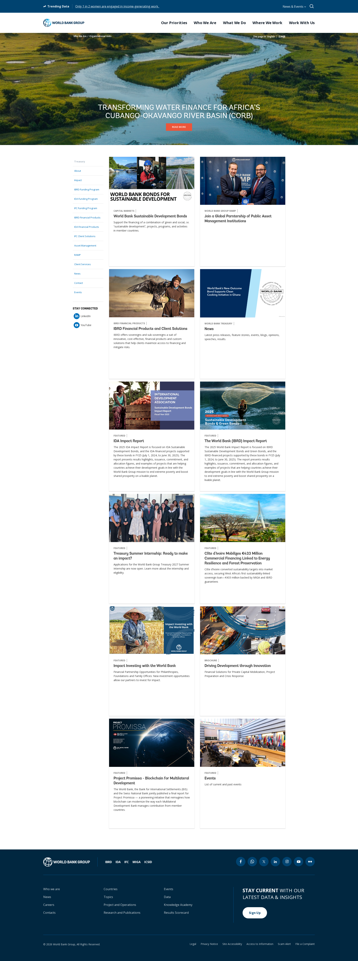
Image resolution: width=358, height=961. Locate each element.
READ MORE (179, 127)
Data (167, 897)
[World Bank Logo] (63, 23)
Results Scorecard (176, 913)
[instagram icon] (287, 861)
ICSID (148, 862)
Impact (78, 180)
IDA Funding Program (86, 198)
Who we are (51, 889)
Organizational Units (100, 36)
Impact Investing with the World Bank (145, 666)
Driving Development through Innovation (238, 666)
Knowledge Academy (178, 905)
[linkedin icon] (275, 861)
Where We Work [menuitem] (267, 22)
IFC (126, 862)
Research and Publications (122, 913)
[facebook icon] (240, 861)
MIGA (137, 862)
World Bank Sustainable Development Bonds (150, 216)
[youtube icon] (298, 861)
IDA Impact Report (129, 441)
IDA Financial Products (86, 227)
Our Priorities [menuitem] (174, 22)
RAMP (77, 255)
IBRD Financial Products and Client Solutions (150, 329)
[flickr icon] (310, 861)
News (77, 273)
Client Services (82, 264)
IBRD (108, 862)
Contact (78, 283)
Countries (110, 889)
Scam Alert (284, 944)
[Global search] (312, 6)
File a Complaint (305, 944)
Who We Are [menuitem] (205, 22)
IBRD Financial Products (87, 217)
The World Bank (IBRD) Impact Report (236, 441)
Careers (48, 905)
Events (78, 292)
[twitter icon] (263, 861)
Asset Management (85, 245)
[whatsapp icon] (252, 861)
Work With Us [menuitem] (302, 22)
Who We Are (80, 36)
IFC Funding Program (85, 208)
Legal (193, 944)
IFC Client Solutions (84, 236)
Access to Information (259, 944)
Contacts (49, 913)
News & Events (293, 6)
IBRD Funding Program (86, 189)
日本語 (282, 36)
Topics (108, 897)
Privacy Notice (209, 944)
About (77, 170)
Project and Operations (120, 905)
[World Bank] (70, 862)
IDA (118, 862)
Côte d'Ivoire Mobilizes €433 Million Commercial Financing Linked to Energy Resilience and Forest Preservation (237, 558)
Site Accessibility (232, 944)
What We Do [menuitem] (234, 22)
